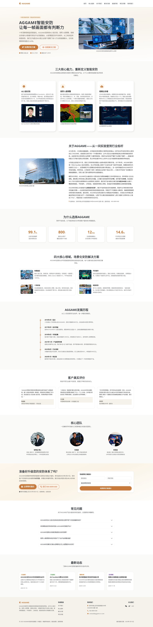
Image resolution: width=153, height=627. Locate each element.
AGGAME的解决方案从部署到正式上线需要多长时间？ (57, 544)
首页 (85, 4)
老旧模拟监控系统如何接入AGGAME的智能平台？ (56, 526)
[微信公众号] (126, 606)
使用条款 (60, 621)
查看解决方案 (50, 47)
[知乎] (133, 606)
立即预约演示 (29, 486)
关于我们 (99, 4)
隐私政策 (54, 621)
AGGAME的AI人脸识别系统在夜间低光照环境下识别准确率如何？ (61, 520)
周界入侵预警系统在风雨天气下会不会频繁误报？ (56, 538)
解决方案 (107, 4)
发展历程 (115, 4)
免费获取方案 (29, 47)
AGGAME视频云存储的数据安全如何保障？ (54, 532)
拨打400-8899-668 (50, 486)
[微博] (129, 606)
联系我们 (130, 4)
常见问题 (122, 4)
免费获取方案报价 (106, 488)
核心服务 (91, 4)
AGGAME (26, 3)
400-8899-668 (93, 611)
